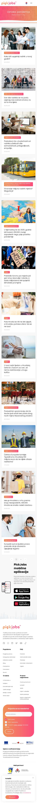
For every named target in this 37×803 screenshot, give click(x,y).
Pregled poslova (7, 654)
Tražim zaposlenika (12, 722)
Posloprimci (6, 666)
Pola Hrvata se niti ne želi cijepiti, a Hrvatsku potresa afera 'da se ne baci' (18, 324)
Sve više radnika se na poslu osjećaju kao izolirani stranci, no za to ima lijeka (17, 99)
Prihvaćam (12, 797)
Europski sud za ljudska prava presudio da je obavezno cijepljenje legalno (17, 546)
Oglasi (22, 666)
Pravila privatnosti (25, 682)
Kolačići (22, 685)
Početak (22, 654)
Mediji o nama (7, 692)
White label (6, 695)
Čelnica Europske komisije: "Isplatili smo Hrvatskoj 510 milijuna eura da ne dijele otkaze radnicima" (18, 458)
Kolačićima (27, 793)
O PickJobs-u (6, 680)
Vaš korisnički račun (25, 657)
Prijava (9, 731)
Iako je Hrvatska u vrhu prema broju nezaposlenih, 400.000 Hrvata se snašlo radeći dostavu (18, 502)
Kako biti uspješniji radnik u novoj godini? (18, 57)
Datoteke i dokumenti (26, 663)
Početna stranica (16, 15)
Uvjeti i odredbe (24, 691)
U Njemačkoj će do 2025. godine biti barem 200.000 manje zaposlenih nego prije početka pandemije (17, 233)
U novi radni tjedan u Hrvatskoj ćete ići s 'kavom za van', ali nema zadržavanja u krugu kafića (17, 368)
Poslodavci (6, 669)
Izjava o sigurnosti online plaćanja (25, 698)
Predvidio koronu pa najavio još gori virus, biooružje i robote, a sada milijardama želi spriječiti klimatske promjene (17, 279)
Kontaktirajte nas (8, 686)
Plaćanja (22, 660)
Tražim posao (11, 719)
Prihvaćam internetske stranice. (16, 726)
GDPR (21, 688)
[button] (26, 3)
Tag (24, 15)
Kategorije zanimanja (9, 657)
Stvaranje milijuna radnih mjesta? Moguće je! (18, 189)
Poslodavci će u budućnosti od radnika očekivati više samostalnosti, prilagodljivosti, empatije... (17, 144)
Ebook (5, 672)
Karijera (5, 683)
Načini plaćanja (24, 694)
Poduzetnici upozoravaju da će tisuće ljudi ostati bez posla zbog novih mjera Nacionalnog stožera (18, 413)
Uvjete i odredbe (18, 725)
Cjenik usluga (7, 689)
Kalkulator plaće (7, 660)
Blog (4, 663)
